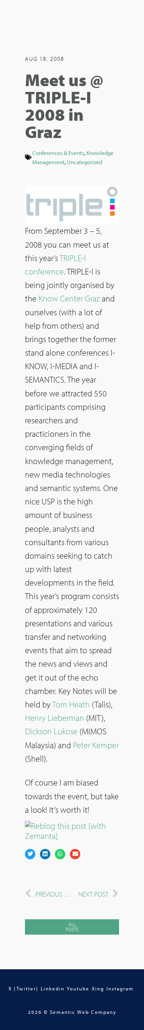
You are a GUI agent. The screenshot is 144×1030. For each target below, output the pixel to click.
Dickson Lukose (51, 731)
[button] (30, 854)
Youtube (78, 988)
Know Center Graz (69, 298)
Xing (98, 988)
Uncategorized (84, 162)
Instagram (120, 988)
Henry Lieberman (54, 717)
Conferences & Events (58, 152)
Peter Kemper (96, 745)
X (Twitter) (23, 988)
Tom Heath (71, 704)
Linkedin (53, 988)
